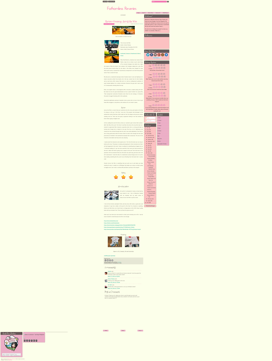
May (148, 149)
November (150, 137)
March (149, 153)
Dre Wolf (110, 285)
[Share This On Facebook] (105, 261)
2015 (147, 131)
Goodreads (122, 53)
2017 (147, 127)
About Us (143, 12)
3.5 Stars (159, 125)
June (149, 147)
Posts (148, 117)
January (149, 200)
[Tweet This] (108, 261)
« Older (105, 330)
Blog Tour (160, 138)
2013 (147, 202)
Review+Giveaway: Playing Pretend (151, 192)
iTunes (121, 55)
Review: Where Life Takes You (151, 179)
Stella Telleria (111, 279)
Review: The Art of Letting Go (151, 183)
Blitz (158, 136)
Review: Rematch (150, 171)
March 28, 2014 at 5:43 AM (114, 282)
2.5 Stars (159, 120)
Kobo (139, 53)
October (149, 139)
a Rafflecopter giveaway (109, 255)
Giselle (109, 271)
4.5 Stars (159, 130)
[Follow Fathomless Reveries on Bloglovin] (157, 58)
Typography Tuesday (162, 143)
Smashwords (134, 53)
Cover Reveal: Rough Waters (150, 175)
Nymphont (10, 359)
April (149, 151)
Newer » (140, 330)
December (150, 135)
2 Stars (159, 117)
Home (138, 12)
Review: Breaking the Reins (151, 159)
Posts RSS (105, 1)
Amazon (128, 53)
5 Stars (159, 133)
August (149, 143)
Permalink (119, 262)
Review (159, 141)
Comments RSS (111, 1)
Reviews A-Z (158, 12)
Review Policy (150, 12)
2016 (147, 129)
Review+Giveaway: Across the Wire (121, 21)
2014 (147, 133)
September (150, 141)
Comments (149, 120)
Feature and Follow (151, 173)
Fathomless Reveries (121, 9)
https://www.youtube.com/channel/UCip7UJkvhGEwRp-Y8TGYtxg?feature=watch (122, 229)
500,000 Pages (165, 12)
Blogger (153, 205)
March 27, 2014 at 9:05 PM (114, 276)
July (148, 145)
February (150, 198)
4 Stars (159, 128)
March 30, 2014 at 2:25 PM (114, 288)
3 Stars (159, 123)
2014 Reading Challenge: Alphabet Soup (151, 167)
